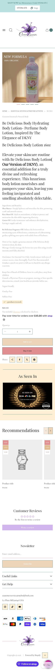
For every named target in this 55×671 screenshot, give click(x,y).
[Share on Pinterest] (34, 359)
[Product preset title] (22, 460)
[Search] (11, 30)
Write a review (27, 527)
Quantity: (6, 325)
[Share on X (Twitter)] (27, 359)
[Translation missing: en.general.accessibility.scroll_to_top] (45, 655)
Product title (8, 483)
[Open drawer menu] (4, 30)
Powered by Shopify (32, 655)
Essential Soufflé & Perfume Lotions (27, 111)
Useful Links (9, 576)
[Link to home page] (27, 641)
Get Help (7, 584)
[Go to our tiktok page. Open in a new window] (12, 607)
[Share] (12, 359)
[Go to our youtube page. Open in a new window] (20, 607)
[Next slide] (50, 430)
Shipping (16, 312)
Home (4, 111)
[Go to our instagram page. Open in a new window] (5, 607)
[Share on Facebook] (19, 359)
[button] (18, 104)
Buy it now (27, 351)
